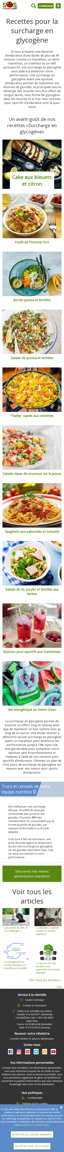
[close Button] (61, 1107)
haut (59, 986)
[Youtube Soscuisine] (53, 1052)
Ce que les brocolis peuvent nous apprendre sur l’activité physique (48, 968)
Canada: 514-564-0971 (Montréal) (34, 1014)
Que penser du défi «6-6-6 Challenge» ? (16, 929)
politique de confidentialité (35, 1124)
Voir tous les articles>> (45, 980)
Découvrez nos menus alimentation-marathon (32, 873)
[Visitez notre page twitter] (36, 1052)
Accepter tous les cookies (32, 1146)
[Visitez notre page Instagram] (19, 1052)
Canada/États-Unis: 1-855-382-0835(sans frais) (34, 1019)
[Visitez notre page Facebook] (11, 1052)
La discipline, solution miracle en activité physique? (47, 930)
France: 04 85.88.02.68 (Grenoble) (34, 1024)
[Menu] (58, 5)
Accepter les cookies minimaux (32, 1134)
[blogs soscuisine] (45, 1052)
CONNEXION (46, 6)
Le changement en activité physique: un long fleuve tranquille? (15, 965)
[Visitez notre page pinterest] (28, 1052)
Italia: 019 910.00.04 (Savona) (34, 1027)
